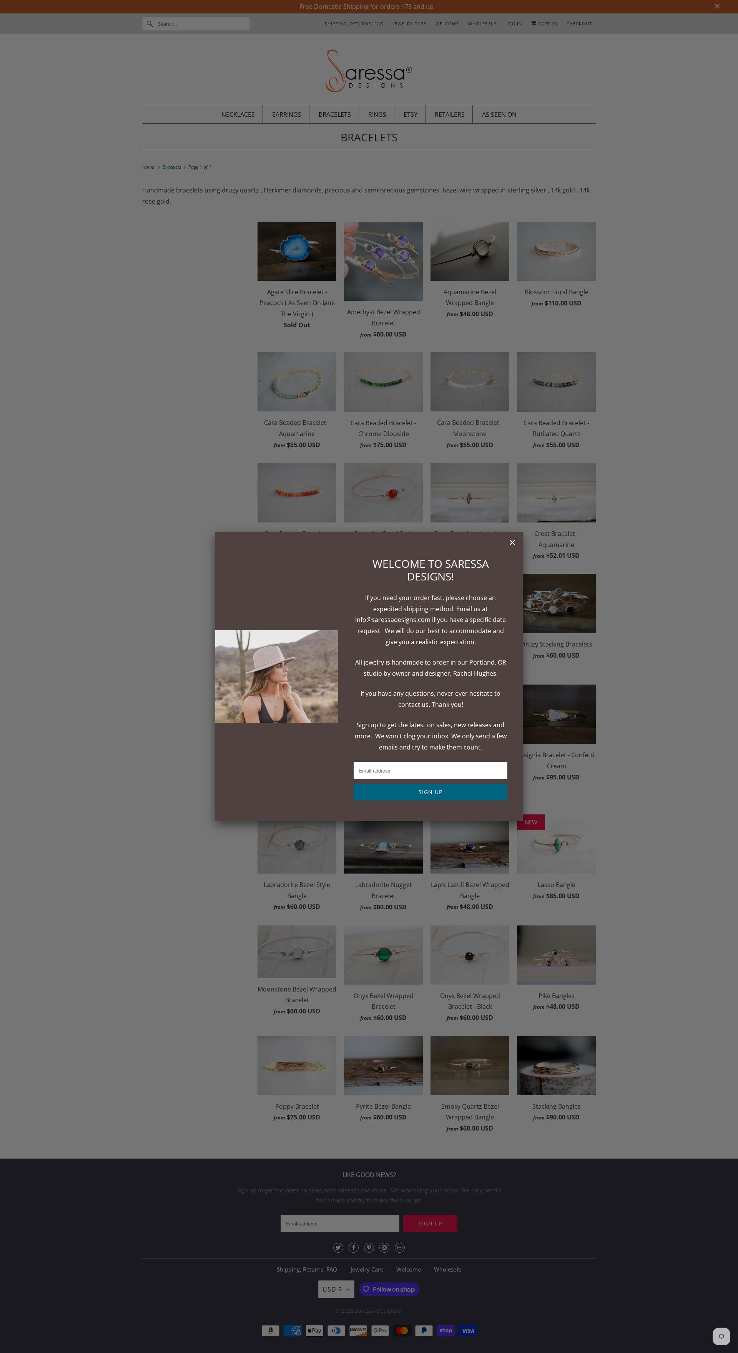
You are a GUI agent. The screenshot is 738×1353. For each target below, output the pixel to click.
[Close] (512, 542)
